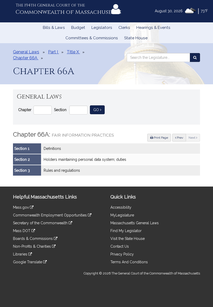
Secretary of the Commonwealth (41, 223)
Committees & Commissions (91, 38)
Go (99, 109)
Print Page (160, 137)
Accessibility (120, 207)
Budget (78, 27)
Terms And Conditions (129, 262)
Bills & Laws (54, 27)
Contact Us (119, 246)
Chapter (24, 110)
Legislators (101, 27)
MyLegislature (122, 215)
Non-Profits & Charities (32, 246)
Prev (181, 137)
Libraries (20, 254)
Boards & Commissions (33, 238)
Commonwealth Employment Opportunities (50, 215)
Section (60, 110)
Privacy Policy (122, 254)
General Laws (26, 51)
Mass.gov (21, 207)
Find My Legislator (126, 231)
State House (136, 38)
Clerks (124, 27)
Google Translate (28, 262)
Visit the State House (127, 238)
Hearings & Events (153, 27)
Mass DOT (22, 231)
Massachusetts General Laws (134, 223)
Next (192, 137)
